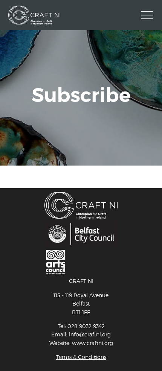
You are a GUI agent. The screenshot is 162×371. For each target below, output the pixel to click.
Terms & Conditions (81, 357)
